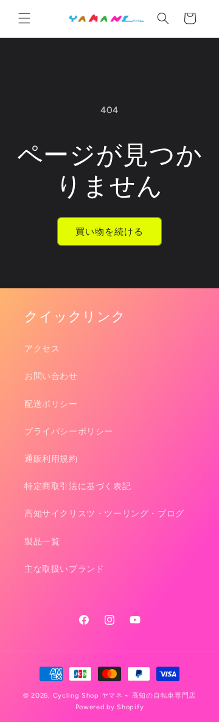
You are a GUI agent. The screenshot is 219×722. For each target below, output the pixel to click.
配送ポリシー (51, 404)
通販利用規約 (51, 459)
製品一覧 (42, 541)
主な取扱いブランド (64, 569)
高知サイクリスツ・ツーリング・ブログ (104, 514)
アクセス (42, 349)
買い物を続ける (109, 231)
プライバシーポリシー (68, 431)
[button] (24, 18)
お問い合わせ (51, 376)
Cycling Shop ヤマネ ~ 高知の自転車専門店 (124, 695)
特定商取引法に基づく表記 (77, 486)
